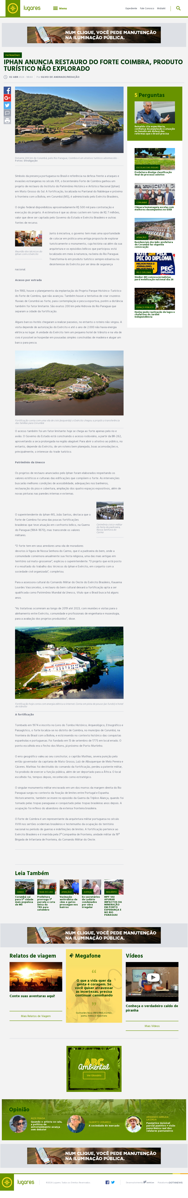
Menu (62, 8)
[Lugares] (26, 8)
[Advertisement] (37, 1069)
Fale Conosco (147, 8)
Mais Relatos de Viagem (36, 1016)
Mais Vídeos (152, 1026)
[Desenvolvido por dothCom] (148, 1182)
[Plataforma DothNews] (175, 1182)
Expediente (131, 8)
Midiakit (161, 8)
